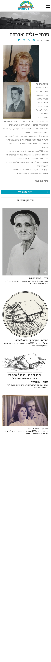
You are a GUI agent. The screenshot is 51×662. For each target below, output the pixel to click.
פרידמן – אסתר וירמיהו (25, 431)
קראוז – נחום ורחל (27, 384)
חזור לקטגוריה (25, 192)
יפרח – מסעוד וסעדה (26, 280)
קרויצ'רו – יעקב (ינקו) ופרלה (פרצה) (25, 343)
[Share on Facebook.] (20, 40)
